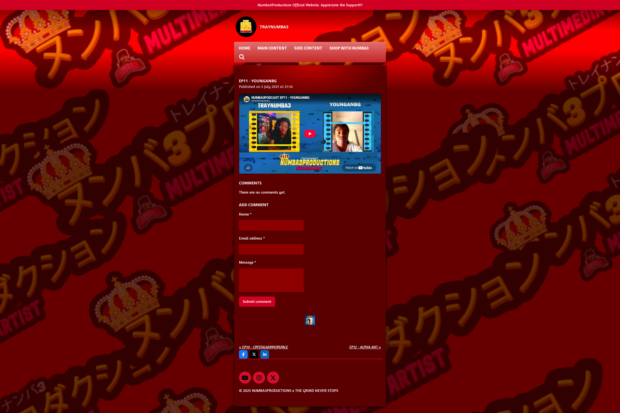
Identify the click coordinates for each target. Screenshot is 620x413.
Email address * (252, 238)
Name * (245, 214)
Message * (247, 262)
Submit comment (257, 301)
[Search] (241, 57)
